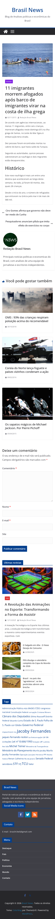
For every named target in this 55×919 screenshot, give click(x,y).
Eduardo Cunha (16, 720)
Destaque (6, 848)
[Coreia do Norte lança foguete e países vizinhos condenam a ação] (27, 339)
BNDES (31, 708)
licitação (36, 742)
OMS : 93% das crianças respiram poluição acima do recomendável (27, 319)
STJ (19, 764)
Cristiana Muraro (44, 712)
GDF (13, 725)
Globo (18, 725)
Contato (6, 878)
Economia (7, 866)
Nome (6, 506)
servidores (7, 764)
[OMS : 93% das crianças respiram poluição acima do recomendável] (27, 289)
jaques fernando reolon (15, 737)
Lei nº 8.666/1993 (22, 741)
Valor (31, 764)
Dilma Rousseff (38, 716)
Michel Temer (17, 746)
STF (15, 764)
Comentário (9, 468)
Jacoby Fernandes (34, 731)
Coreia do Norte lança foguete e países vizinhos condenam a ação (27, 370)
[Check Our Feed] (34, 813)
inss (15, 732)
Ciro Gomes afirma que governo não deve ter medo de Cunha (28, 212)
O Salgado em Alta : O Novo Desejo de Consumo (36, 646)
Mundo (9, 81)
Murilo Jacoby (39, 750)
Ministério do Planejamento (17, 750)
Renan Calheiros (16, 758)
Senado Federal (44, 758)
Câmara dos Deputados (16, 716)
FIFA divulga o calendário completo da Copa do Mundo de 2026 (36, 663)
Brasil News (27, 10)
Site (4, 534)
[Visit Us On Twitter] (27, 813)
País (7, 598)
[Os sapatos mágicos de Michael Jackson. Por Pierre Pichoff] (27, 389)
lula (7, 746)
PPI (45, 754)
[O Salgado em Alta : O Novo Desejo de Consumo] (11, 648)
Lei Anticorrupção (35, 737)
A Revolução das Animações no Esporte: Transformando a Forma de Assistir (27, 609)
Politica (5, 860)
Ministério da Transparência (37, 746)
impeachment (7, 732)
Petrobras (39, 755)
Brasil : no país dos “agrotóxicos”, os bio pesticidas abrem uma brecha (33, 683)
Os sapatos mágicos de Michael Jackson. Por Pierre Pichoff (25, 426)
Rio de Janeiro (29, 759)
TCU (25, 763)
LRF (41, 742)
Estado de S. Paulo (33, 720)
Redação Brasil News (28, 117)
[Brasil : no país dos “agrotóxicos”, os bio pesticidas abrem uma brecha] (11, 685)
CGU (37, 708)
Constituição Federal (19, 712)
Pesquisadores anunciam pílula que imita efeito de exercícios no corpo (27, 223)
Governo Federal (32, 725)
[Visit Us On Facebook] (20, 813)
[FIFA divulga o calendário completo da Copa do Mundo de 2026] (11, 665)
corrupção (33, 712)
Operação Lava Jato (27, 755)
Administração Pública (12, 708)
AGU (26, 708)
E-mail (6, 520)
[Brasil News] (5, 31)
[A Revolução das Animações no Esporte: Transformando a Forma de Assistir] (27, 580)
